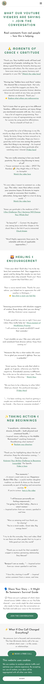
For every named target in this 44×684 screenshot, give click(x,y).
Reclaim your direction (23, 444)
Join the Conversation (22, 616)
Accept (22, 678)
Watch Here (31, 377)
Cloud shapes (21, 231)
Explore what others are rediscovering (23, 98)
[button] (41, 3)
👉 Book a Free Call (22, 654)
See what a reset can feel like (24, 296)
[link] (4, 3)
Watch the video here (31, 74)
